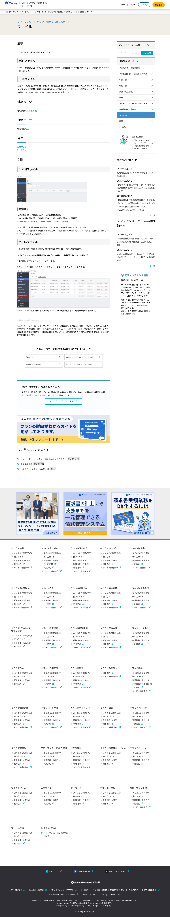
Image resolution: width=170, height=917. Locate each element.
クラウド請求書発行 (139, 588)
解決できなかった (33, 364)
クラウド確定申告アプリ (112, 548)
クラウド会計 (17, 548)
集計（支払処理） (126, 91)
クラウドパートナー (139, 748)
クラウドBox (17, 668)
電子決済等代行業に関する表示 (62, 894)
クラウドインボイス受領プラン (20, 629)
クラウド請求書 (137, 548)
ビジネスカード (78, 748)
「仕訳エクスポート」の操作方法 (133, 103)
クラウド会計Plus (49, 548)
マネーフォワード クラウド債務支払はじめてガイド (43, 458)
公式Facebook (83, 871)
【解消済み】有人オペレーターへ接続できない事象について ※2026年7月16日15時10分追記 (136, 188)
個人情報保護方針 (36, 890)
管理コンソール (18, 787)
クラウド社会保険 (49, 708)
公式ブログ (53, 871)
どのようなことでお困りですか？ (135, 45)
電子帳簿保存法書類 (127, 109)
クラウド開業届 (18, 748)
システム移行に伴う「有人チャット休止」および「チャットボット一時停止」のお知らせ (136, 257)
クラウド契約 (106, 708)
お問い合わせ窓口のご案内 (61, 401)
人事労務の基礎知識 (140, 683)
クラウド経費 (47, 588)
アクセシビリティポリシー (93, 894)
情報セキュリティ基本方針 (62, 890)
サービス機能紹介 (21, 567)
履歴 (121, 121)
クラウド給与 (136, 668)
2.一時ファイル (24, 150)
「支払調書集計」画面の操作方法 (133, 74)
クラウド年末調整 (19, 708)
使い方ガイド (70, 12)
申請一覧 (123, 79)
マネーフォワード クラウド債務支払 (50, 12)
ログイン (144, 4)
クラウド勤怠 (77, 668)
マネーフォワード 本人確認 (54, 748)
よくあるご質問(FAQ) (23, 553)
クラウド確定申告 (79, 548)
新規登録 (158, 4)
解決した (29, 357)
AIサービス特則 (115, 894)
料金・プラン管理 (138, 787)
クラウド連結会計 (108, 628)
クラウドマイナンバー (81, 708)
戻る (124, 127)
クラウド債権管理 (108, 588)
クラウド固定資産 (49, 628)
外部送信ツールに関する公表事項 (142, 890)
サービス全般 (17, 827)
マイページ (76, 787)
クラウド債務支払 (79, 588)
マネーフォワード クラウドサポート (21, 12)
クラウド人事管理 (49, 668)
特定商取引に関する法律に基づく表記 (108, 890)
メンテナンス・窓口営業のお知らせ (56, 834)
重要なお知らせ (50, 828)
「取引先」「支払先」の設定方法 (34, 468)
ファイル (30, 110)
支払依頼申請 (26, 463)
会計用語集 (48, 564)
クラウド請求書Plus (20, 588)
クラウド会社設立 (138, 708)
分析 (121, 97)
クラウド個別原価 (79, 628)
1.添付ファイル (24, 146)
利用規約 (17, 564)
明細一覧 (123, 85)
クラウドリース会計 (139, 628)
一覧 (153, 215)
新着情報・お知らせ (22, 560)
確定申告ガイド (79, 560)
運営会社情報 (16, 890)
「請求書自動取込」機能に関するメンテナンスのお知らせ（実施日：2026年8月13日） (136, 241)
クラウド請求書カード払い (113, 748)
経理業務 (81, 12)
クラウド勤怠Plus (108, 668)
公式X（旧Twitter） (117, 871)
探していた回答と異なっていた (79, 364)
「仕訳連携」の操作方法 (129, 68)
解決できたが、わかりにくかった (80, 357)
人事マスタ (46, 787)
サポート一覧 (127, 4)
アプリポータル (107, 787)
